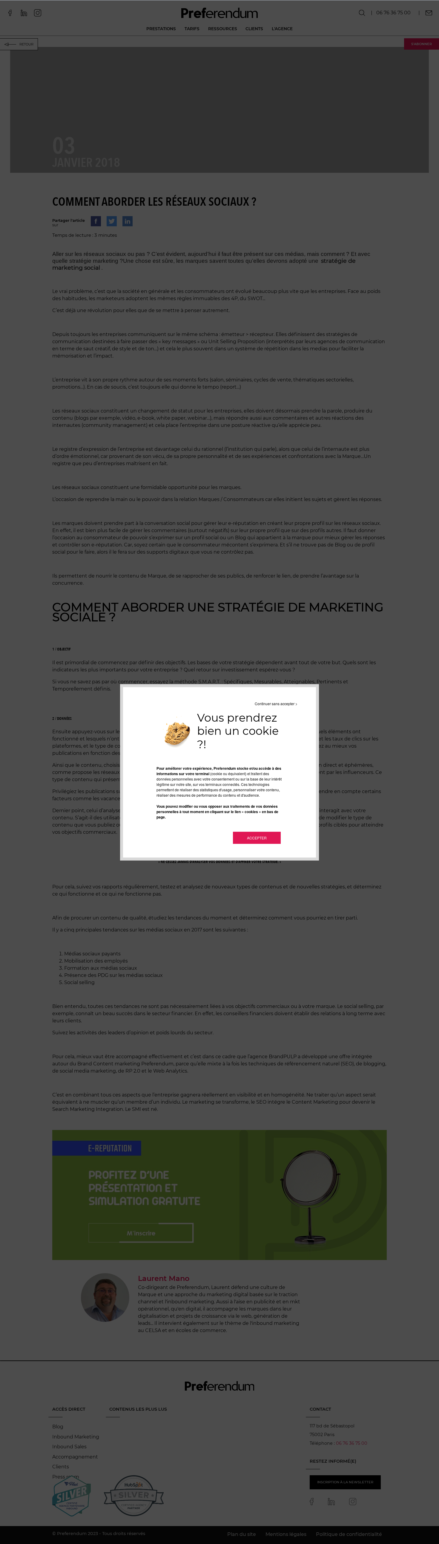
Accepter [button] (257, 837)
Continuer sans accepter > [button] (276, 703)
